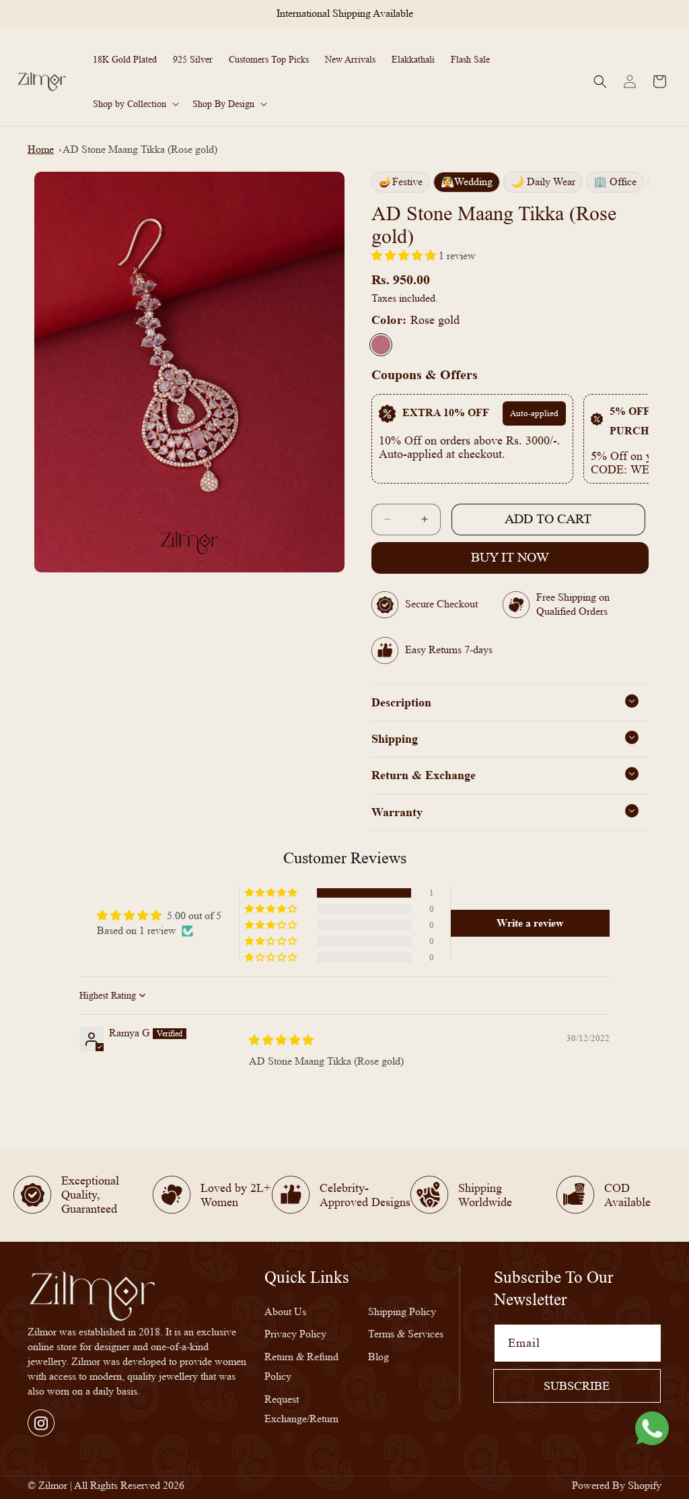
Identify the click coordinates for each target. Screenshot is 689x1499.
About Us (285, 1311)
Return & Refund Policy (301, 1366)
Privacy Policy (295, 1333)
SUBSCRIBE (577, 1386)
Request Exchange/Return (301, 1409)
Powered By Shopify (616, 1485)
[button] (134, 103)
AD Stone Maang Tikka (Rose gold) (140, 149)
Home (41, 149)
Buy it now (510, 557)
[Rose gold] (380, 344)
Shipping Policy (402, 1311)
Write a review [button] (530, 923)
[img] (281, 1040)
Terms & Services (405, 1333)
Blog (378, 1356)
